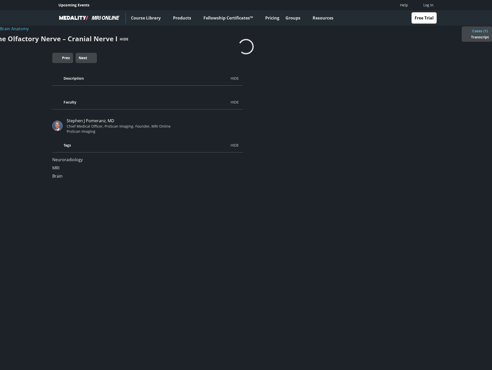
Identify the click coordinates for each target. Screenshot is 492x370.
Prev (66, 57)
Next (83, 57)
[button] (147, 78)
